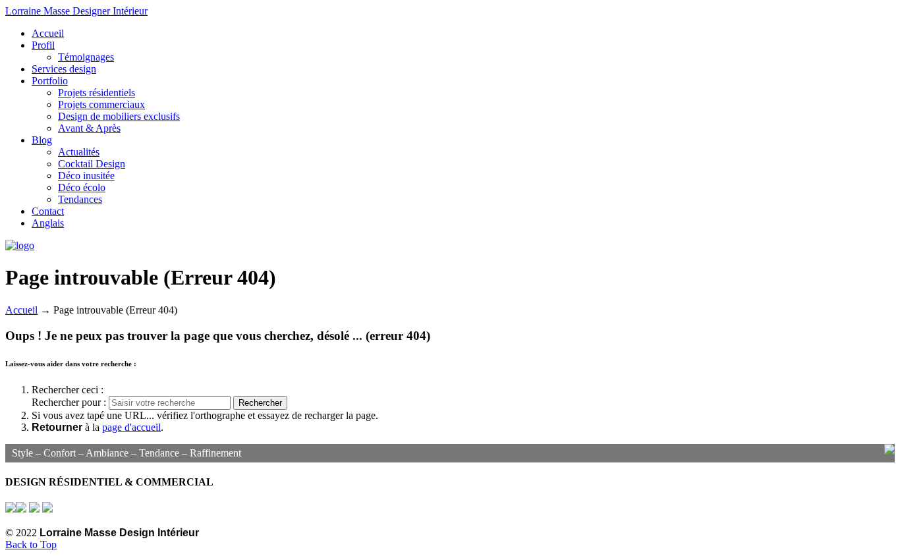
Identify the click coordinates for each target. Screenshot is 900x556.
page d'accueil (131, 427)
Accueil (21, 310)
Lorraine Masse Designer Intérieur (76, 10)
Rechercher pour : (70, 402)
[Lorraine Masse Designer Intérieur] (19, 245)
